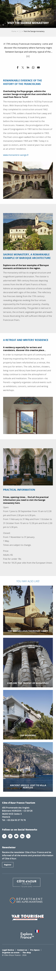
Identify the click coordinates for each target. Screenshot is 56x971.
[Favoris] (28, 6)
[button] (34, 6)
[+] (28, 56)
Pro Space (35, 950)
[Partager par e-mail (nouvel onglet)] (38, 68)
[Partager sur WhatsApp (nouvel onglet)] (33, 68)
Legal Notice (8, 950)
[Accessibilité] (21, 6)
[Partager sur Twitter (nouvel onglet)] (22, 68)
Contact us (22, 950)
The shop (27, 952)
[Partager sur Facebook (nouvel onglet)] (17, 68)
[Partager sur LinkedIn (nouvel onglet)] (28, 68)
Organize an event (10, 952)
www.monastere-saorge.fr (16, 155)
